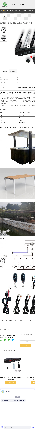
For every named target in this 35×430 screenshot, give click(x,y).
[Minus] (33, 392)
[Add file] (2, 427)
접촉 (26, 345)
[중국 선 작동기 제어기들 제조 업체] (5, 4)
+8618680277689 (10, 335)
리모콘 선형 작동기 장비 (10, 320)
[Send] (32, 427)
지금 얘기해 (11, 382)
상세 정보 (4, 71)
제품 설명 (12, 71)
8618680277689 (9, 338)
